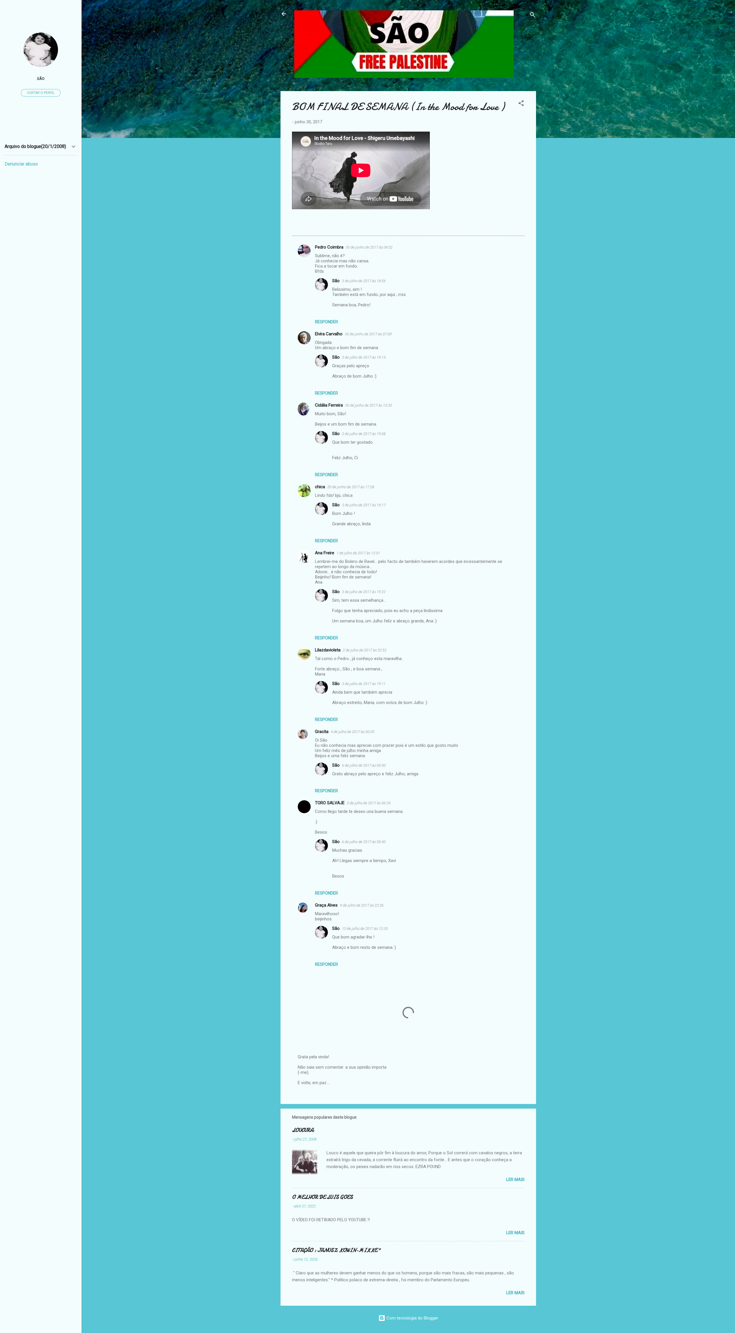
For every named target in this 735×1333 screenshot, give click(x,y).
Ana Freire (324, 552)
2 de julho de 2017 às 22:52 (364, 650)
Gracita (321, 731)
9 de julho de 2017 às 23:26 (362, 905)
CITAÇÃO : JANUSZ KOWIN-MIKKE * (336, 1250)
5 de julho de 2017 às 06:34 (368, 803)
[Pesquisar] (532, 15)
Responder (326, 322)
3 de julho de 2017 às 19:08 (364, 434)
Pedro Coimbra (329, 247)
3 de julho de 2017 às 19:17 (364, 505)
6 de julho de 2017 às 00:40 (364, 765)
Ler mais (515, 1179)
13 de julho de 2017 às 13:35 (365, 928)
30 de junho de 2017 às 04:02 (369, 247)
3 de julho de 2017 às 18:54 (364, 281)
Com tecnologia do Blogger (411, 1318)
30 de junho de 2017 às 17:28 (350, 487)
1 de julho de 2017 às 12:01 (358, 553)
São (336, 280)
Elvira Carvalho (329, 333)
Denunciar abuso (21, 164)
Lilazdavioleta (328, 650)
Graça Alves (326, 905)
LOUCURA (303, 1130)
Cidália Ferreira (329, 405)
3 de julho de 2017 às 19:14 (364, 357)
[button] (521, 104)
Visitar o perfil (41, 93)
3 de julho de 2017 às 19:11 (364, 684)
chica (320, 486)
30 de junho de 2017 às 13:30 (368, 405)
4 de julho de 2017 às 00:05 (352, 732)
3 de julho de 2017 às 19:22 (364, 592)
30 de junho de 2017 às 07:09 (368, 334)
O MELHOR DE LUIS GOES (322, 1197)
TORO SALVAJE (330, 802)
